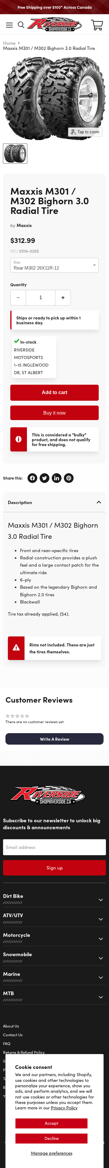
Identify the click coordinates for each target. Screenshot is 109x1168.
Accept (51, 1123)
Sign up (55, 868)
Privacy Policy (64, 1108)
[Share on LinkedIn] (56, 478)
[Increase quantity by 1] (63, 298)
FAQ (6, 1043)
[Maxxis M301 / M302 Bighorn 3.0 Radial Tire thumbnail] (15, 153)
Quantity (18, 284)
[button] (54, 739)
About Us (11, 1026)
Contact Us (13, 1034)
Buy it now (54, 413)
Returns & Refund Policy (24, 1052)
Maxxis (24, 225)
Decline (52, 1138)
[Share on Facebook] (32, 478)
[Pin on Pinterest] (69, 478)
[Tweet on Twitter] (44, 478)
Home (9, 43)
